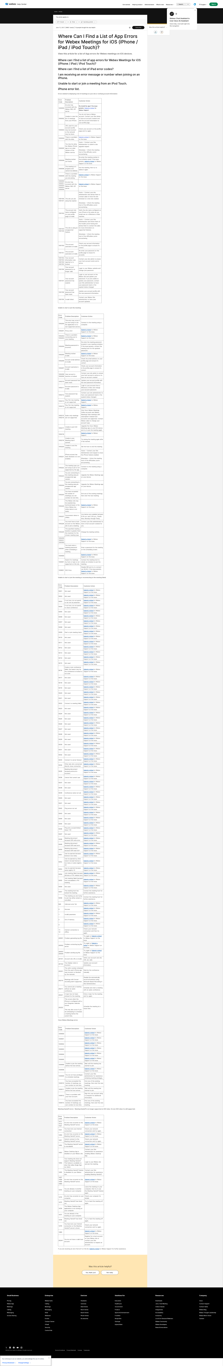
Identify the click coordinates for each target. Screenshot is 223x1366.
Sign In (214, 4)
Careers (201, 1318)
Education (118, 1300)
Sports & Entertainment (122, 1312)
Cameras (83, 1303)
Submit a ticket (84, 175)
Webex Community (161, 1321)
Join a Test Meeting (161, 1303)
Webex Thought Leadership (207, 1312)
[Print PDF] (130, 27)
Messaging (10, 1312)
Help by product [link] (137, 4)
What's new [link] (160, 4)
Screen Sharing (11, 1315)
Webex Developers (161, 1324)
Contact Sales (203, 1306)
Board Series (85, 1312)
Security (47, 1327)
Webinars (48, 1315)
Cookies (80, 1350)
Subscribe (138, 27)
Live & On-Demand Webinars (164, 1318)
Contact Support (204, 1303)
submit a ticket (89, 161)
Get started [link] (126, 4)
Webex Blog (202, 1309)
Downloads (158, 1300)
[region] (25, 1361)
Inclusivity (158, 1315)
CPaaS (47, 1324)
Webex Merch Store (205, 1315)
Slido (46, 1312)
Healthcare (118, 1303)
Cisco (201, 1300)
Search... (181, 4)
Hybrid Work (118, 1324)
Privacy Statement (71, 1350)
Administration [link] (149, 4)
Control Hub (48, 1330)
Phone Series (85, 1315)
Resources (169, 4)
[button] (195, 4)
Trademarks (87, 1350)
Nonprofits (118, 1318)
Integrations (159, 1309)
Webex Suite (49, 1300)
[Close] (49, 1358)
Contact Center (49, 1321)
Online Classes (159, 1306)
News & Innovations (161, 1327)
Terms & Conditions (60, 1350)
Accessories (84, 1318)
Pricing (9, 1300)
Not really (110, 1272)
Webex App (10, 1303)
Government (119, 1306)
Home (55, 11)
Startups (117, 1321)
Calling (9, 1309)
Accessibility (159, 1312)
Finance (117, 1309)
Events (47, 1318)
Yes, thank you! (91, 1272)
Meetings (10, 1306)
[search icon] (177, 4)
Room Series (84, 1309)
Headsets (84, 1300)
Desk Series (84, 1306)
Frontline (117, 1315)
